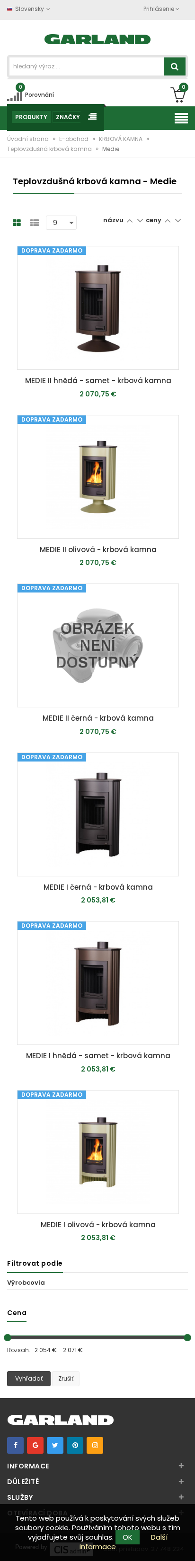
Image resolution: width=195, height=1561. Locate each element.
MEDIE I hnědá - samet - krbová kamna (98, 1056)
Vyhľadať (29, 1378)
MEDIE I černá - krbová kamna (98, 887)
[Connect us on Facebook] (15, 1445)
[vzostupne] (129, 220)
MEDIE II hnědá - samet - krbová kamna (98, 381)
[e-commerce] (97, 38)
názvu (113, 220)
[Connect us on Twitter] (55, 1445)
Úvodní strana (28, 139)
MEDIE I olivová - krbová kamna (98, 1225)
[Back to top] (185, 1544)
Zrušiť (65, 1378)
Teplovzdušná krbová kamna (50, 149)
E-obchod (74, 139)
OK (128, 1537)
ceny (154, 220)
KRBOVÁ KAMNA (121, 139)
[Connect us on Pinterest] (75, 1445)
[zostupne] (139, 220)
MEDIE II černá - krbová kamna (98, 718)
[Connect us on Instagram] (95, 1445)
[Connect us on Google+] (35, 1445)
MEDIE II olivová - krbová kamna (98, 550)
